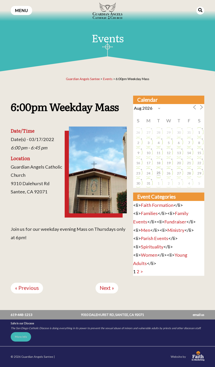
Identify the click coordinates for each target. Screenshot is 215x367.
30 (179, 132)
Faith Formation (157, 205)
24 (148, 173)
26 (138, 132)
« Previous (27, 288)
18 (158, 163)
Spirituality (152, 247)
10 (148, 153)
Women (149, 255)
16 (138, 163)
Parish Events (154, 238)
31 (189, 132)
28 (158, 132)
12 (168, 153)
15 (199, 153)
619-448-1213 (21, 315)
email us (198, 315)
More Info (21, 336)
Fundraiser (175, 221)
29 (168, 132)
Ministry (175, 230)
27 (148, 132)
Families (149, 213)
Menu (21, 10)
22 (199, 163)
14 (189, 153)
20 (179, 163)
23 (138, 173)
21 (189, 163)
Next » (107, 288)
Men (145, 230)
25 (158, 173)
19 (168, 163)
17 (148, 163)
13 (179, 153)
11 (158, 153)
